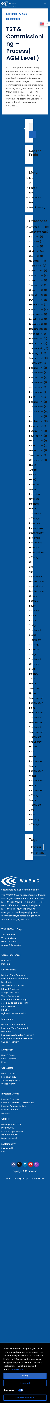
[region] (25, 1373)
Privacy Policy (21, 1178)
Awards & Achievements (37, 229)
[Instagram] (36, 1164)
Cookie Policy (16, 1369)
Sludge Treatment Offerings (35, 659)
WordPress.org (37, 207)
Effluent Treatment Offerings (35, 406)
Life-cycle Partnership (35, 540)
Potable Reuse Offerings (34, 605)
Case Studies (33, 273)
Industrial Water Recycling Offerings (34, 492)
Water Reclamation (36, 759)
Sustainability (37, 853)
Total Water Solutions (34, 683)
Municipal (34, 547)
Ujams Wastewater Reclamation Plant (36, 700)
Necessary (8, 1390)
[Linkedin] (25, 1164)
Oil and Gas (31, 567)
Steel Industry (33, 671)
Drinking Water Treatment (35, 343)
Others (33, 596)
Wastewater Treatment (36, 715)
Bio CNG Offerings (34, 239)
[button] (45, 4)
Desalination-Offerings (36, 331)
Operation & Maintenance (36, 579)
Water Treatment (35, 803)
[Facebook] (13, 1164)
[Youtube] (30, 1164)
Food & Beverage (34, 433)
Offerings (34, 557)
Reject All (25, 1383)
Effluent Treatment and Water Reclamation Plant (36, 387)
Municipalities (36, 552)
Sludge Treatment (35, 628)
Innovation (36, 847)
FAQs (8, 1178)
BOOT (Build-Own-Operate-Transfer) (34, 256)
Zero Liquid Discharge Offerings (34, 817)
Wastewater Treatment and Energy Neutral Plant (36, 742)
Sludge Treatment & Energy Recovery (35, 642)
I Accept (25, 1375)
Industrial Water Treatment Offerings (35, 511)
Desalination (36, 319)
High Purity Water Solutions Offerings (34, 450)
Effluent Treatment (35, 370)
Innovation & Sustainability (36, 531)
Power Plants (32, 618)
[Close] (47, 1345)
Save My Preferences (25, 1397)
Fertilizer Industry (34, 424)
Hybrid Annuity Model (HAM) (33, 472)
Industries (34, 523)
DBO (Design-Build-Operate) (34, 307)
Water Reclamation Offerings (36, 790)
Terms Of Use (38, 1178)
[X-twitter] (19, 1164)
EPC (31, 416)
